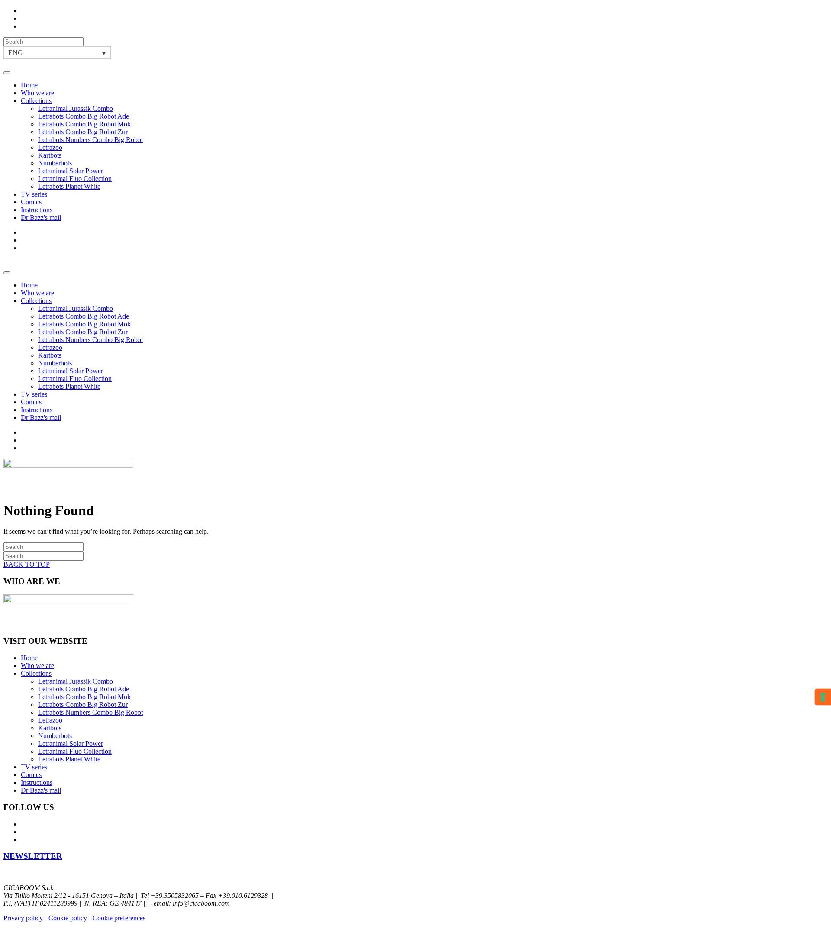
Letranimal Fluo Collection (75, 178)
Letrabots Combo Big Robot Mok (84, 124)
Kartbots (49, 155)
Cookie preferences (119, 918)
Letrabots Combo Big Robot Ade (83, 116)
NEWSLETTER (32, 856)
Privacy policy (23, 918)
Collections (36, 100)
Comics (31, 202)
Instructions (36, 209)
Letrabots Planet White (69, 186)
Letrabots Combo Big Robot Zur (83, 131)
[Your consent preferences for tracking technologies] (823, 697)
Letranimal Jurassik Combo (75, 108)
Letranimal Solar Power (70, 170)
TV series (34, 194)
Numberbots (55, 163)
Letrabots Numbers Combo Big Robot (90, 139)
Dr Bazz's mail (41, 217)
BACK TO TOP (26, 564)
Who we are (37, 93)
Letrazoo (50, 147)
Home (29, 85)
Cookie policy (67, 918)
